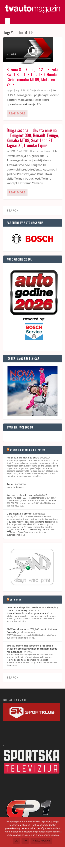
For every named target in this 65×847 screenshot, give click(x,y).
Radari (10, 484)
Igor (11, 90)
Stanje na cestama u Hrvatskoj (28, 449)
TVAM (12, 151)
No (25, 840)
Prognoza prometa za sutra (23, 457)
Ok (16, 840)
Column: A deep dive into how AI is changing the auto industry (32, 609)
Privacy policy (41, 840)
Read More (17, 113)
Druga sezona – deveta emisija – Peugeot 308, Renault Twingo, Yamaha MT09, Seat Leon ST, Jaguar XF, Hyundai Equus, (33, 137)
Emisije (33, 90)
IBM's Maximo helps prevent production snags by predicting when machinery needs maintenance (32, 648)
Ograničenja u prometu (20, 513)
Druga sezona (37, 151)
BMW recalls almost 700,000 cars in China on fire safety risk (32, 631)
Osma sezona (43, 90)
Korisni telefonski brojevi (21, 495)
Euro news (16, 599)
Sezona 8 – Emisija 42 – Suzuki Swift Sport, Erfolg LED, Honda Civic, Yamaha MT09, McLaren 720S (32, 77)
